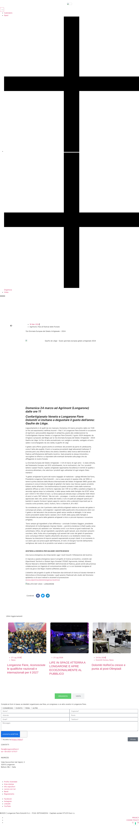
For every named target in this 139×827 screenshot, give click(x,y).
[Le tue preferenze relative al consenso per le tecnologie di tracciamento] (135, 823)
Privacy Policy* (17, 739)
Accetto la (13, 739)
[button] (38, 596)
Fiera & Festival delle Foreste (49, 327)
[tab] (63, 696)
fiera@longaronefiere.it (10, 749)
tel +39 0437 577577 (9, 752)
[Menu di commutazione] (2, 9)
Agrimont (33, 327)
